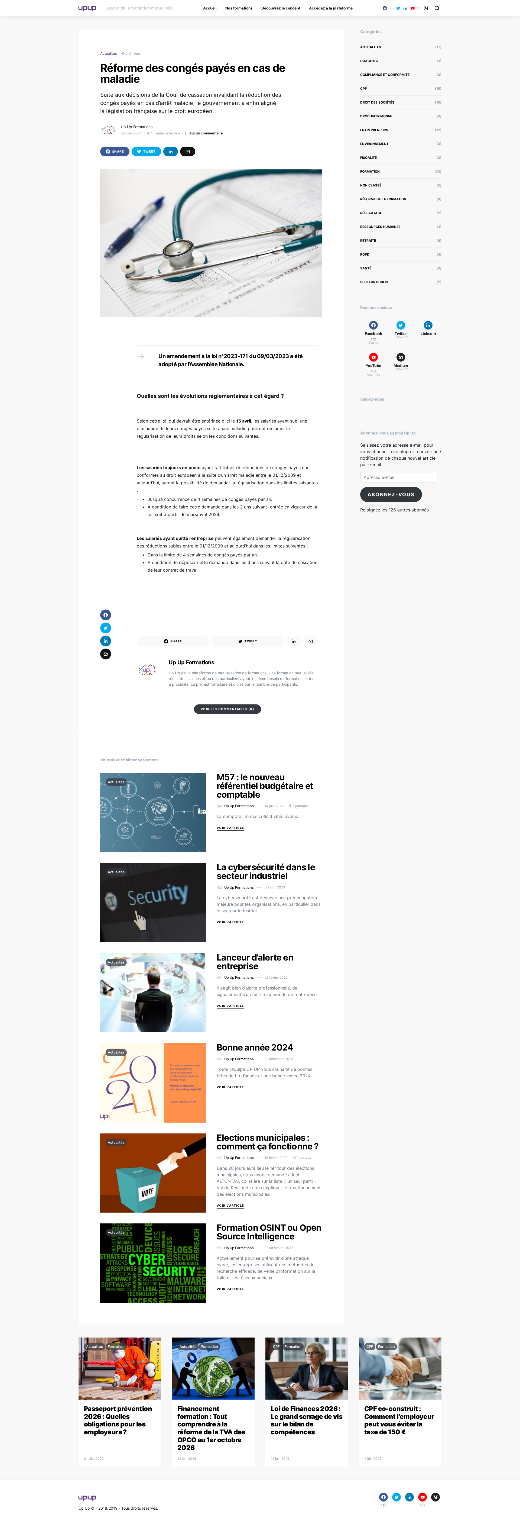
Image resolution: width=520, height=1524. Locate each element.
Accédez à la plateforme (331, 8)
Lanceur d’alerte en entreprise (255, 961)
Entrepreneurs (374, 130)
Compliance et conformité (385, 75)
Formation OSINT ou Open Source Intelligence (269, 1232)
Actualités (108, 53)
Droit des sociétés (377, 102)
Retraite (368, 241)
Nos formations (239, 8)
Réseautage (371, 213)
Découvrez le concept (280, 8)
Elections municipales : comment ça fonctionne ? (268, 1142)
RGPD (364, 254)
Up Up (84, 1508)
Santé (365, 268)
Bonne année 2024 (255, 1047)
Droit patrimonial (376, 116)
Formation (370, 171)
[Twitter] (398, 8)
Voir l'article (230, 828)
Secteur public (374, 282)
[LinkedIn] (405, 8)
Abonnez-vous (391, 494)
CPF (363, 88)
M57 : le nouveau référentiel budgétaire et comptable (265, 786)
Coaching (369, 61)
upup (88, 7)
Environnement (374, 144)
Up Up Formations (136, 126)
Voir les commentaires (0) (227, 709)
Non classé (370, 185)
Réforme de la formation (383, 199)
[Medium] (426, 8)
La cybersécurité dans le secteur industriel (266, 871)
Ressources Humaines (380, 227)
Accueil (210, 8)
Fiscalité (368, 158)
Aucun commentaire (206, 133)
